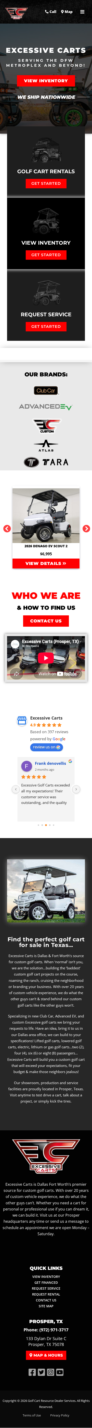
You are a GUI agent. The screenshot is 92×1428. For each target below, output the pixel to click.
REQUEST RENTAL (46, 1294)
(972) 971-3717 (53, 1330)
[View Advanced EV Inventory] (46, 407)
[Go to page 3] (50, 825)
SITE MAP (46, 1306)
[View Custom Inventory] (46, 426)
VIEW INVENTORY (46, 1276)
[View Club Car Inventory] (46, 390)
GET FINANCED (46, 1282)
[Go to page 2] (46, 825)
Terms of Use (32, 1415)
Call (52, 11)
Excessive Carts (46, 718)
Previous (5, 527)
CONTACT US (46, 1300)
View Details (44, 563)
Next (84, 527)
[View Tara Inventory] (46, 446)
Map (68, 11)
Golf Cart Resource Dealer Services (51, 1401)
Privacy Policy (59, 1415)
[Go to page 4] (53, 825)
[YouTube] (60, 1372)
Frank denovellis (50, 763)
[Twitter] (41, 1372)
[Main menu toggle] (82, 12)
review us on (44, 746)
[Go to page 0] (38, 825)
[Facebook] (32, 1372)
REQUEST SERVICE (46, 1288)
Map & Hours (47, 1355)
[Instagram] (50, 1372)
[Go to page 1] (42, 825)
